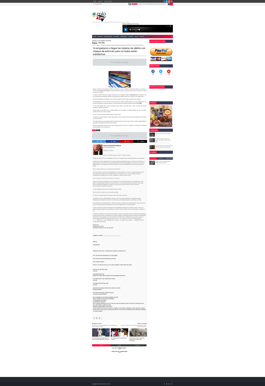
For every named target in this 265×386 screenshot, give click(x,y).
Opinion (100, 1)
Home (94, 1)
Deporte (100, 36)
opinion (131, 36)
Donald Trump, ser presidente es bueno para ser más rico (137, 4)
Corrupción (119, 4)
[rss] (169, 1)
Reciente (153, 158)
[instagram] (171, 1)
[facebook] (164, 1)
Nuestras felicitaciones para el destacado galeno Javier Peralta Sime (163, 140)
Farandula (124, 36)
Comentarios (169, 158)
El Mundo (116, 36)
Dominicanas (108, 36)
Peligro (157, 4)
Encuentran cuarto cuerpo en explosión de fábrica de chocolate (137, 339)
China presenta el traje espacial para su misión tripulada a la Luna (100, 338)
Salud (136, 36)
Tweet (101, 141)
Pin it (128, 141)
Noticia (98, 45)
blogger (101, 345)
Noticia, (110, 57)
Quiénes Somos (108, 1)
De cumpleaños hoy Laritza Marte (163, 133)
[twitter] (167, 1)
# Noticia (98, 130)
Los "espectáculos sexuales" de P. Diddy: (119, 338)
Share (114, 141)
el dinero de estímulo (122, 103)
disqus (119, 345)
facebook (137, 345)
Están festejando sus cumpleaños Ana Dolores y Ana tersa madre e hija (164, 146)
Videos (142, 36)
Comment (142, 141)
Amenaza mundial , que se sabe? (168, 4)
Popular (161, 158)
